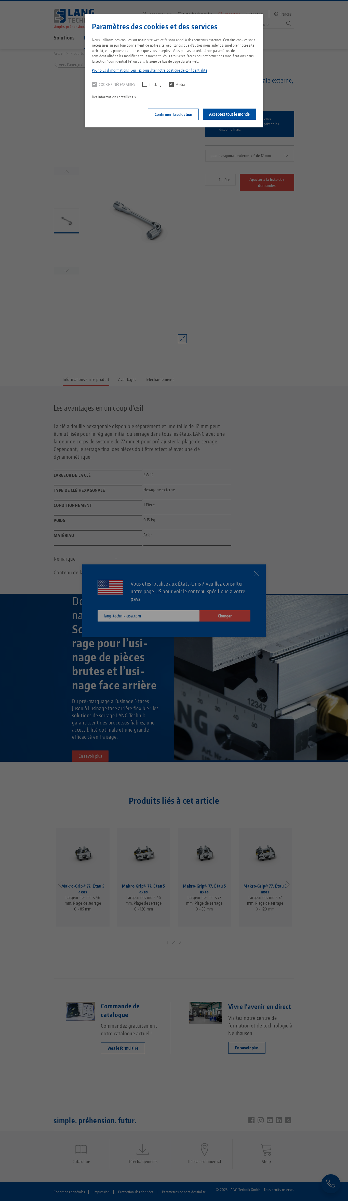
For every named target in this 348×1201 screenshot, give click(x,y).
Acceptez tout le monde (229, 114)
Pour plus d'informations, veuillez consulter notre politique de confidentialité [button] (149, 70)
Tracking (155, 84)
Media (180, 84)
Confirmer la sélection (173, 114)
